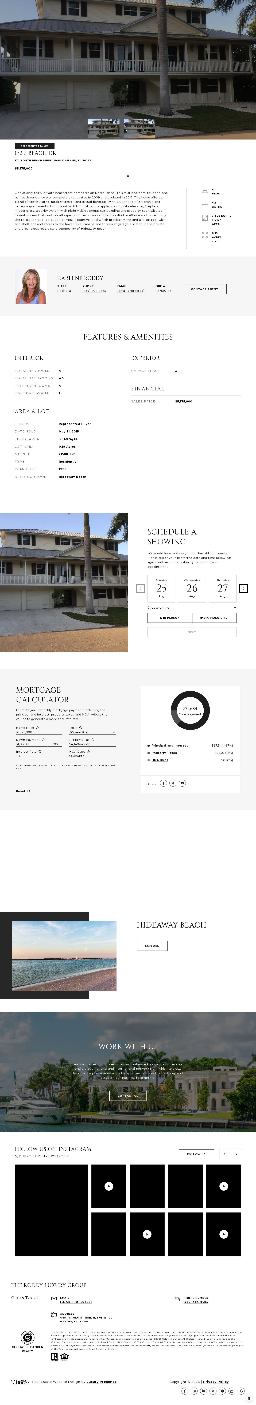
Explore (152, 945)
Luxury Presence (102, 1382)
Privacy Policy (216, 1382)
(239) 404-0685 (94, 290)
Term (73, 727)
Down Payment (28, 739)
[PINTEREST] (222, 1391)
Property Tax (79, 739)
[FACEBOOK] (184, 1391)
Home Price (25, 727)
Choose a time (158, 607)
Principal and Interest (170, 745)
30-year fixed (79, 732)
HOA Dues (77, 751)
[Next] (243, 588)
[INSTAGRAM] (194, 1391)
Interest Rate (26, 751)
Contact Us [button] (128, 1095)
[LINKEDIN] (203, 1391)
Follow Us (196, 1154)
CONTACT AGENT (204, 289)
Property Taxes (164, 753)
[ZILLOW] (231, 1391)
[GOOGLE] (241, 1391)
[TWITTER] (213, 1391)
